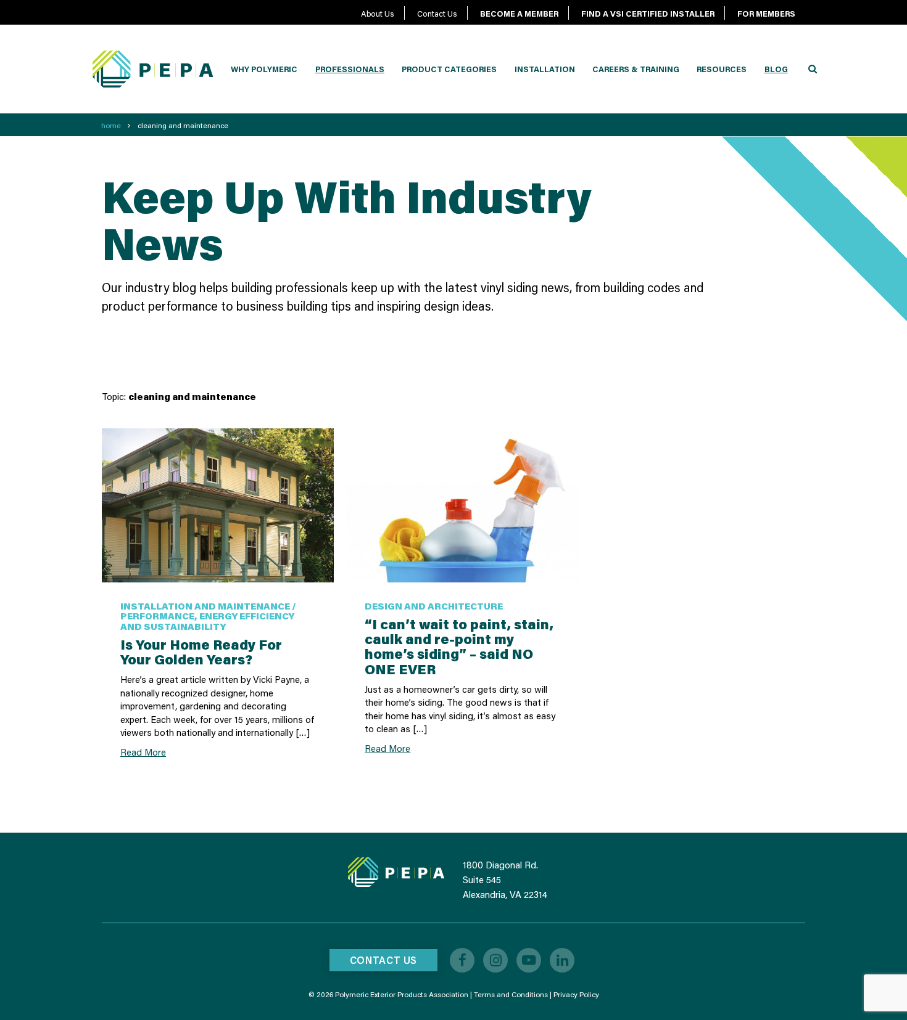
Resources (722, 69)
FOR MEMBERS (766, 13)
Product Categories (449, 69)
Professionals (349, 69)
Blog (776, 69)
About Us (377, 13)
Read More (143, 752)
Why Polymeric (264, 69)
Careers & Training (635, 69)
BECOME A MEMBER (519, 13)
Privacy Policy (576, 994)
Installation (545, 69)
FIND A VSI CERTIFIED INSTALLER (647, 13)
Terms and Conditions (511, 994)
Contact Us (437, 13)
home (111, 125)
